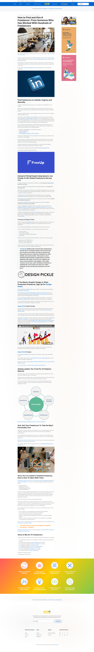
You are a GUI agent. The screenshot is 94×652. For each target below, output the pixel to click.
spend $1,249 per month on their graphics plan (41, 358)
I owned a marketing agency (38, 59)
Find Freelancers (64, 4)
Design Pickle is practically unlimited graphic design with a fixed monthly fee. (34, 292)
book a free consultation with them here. (37, 365)
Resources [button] (54, 4)
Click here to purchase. (22, 529)
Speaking (38, 636)
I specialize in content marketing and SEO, (29, 118)
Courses (27, 634)
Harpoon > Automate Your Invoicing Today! (53, 8)
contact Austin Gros (34, 545)
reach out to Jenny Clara (35, 547)
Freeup (34, 150)
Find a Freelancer (51, 633)
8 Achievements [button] (37, 4)
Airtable (22, 546)
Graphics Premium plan (25, 354)
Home (15, 4)
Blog (26, 636)
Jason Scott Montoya (54, 644)
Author (37, 633)
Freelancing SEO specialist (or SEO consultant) (29, 133)
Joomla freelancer (23, 132)
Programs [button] (28, 4)
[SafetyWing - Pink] (69, 67)
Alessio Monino (39, 546)
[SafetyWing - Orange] (69, 39)
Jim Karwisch (37, 543)
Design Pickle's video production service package (42, 320)
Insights (38, 15)
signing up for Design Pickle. (24, 299)
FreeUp (25, 67)
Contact (72, 4)
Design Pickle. (46, 147)
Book (26, 633)
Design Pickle (32, 67)
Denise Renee (31, 549)
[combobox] (83, 4)
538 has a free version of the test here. (26, 440)
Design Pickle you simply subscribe (40, 294)
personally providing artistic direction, (39, 321)
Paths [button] (20, 4)
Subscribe (58, 621)
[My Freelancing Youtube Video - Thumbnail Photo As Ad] (68, 20)
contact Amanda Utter (34, 550)
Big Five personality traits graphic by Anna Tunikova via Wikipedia (31, 421)
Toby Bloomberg (34, 542)
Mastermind (38, 634)
